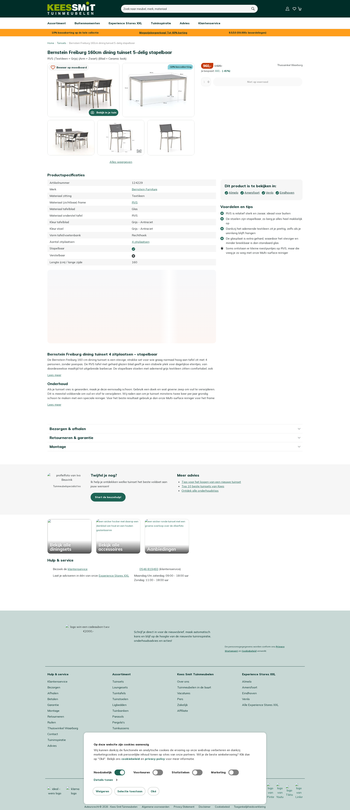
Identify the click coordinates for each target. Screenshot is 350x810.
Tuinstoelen (120, 699)
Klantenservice (57, 681)
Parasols (118, 716)
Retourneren (55, 716)
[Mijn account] (287, 9)
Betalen (52, 699)
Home (50, 43)
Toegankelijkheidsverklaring (250, 806)
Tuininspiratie (56, 740)
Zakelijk (182, 705)
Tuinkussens (120, 728)
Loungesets (120, 687)
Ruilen (51, 722)
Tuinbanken (120, 710)
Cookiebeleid (249, 651)
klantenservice (78, 569)
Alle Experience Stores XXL (260, 705)
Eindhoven (249, 693)
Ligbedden (119, 705)
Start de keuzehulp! (108, 497)
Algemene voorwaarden (155, 806)
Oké (153, 791)
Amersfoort (249, 687)
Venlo (246, 699)
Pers (180, 699)
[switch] (158, 772)
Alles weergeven (121, 162)
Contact (52, 734)
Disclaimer (205, 806)
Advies (52, 745)
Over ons (183, 681)
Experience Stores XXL (114, 575)
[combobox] (185, 9)
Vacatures (183, 693)
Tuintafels (119, 693)
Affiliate (182, 710)
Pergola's (118, 722)
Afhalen (52, 693)
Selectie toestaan (129, 791)
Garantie (53, 705)
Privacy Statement (184, 806)
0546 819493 (148, 569)
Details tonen (103, 780)
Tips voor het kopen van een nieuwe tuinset (211, 482)
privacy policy (155, 759)
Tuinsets (61, 43)
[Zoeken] (253, 9)
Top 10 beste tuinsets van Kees (203, 486)
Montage (53, 710)
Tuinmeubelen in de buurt (194, 687)
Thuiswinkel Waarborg (62, 728)
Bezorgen (53, 687)
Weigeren (102, 791)
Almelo (247, 681)
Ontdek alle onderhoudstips (200, 490)
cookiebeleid (130, 759)
